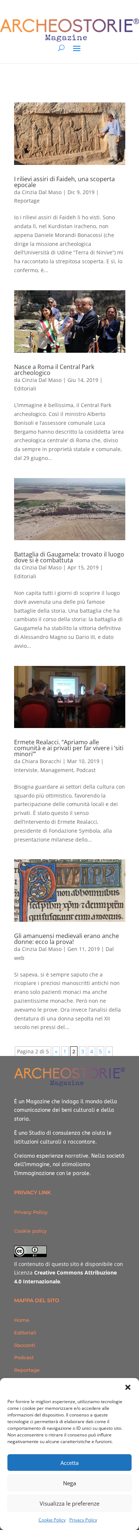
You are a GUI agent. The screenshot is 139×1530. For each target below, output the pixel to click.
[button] (128, 1387)
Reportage (27, 200)
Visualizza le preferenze (69, 1503)
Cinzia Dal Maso (42, 192)
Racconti (24, 1345)
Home (21, 1320)
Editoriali (25, 388)
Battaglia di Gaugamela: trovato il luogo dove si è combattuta (69, 557)
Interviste (25, 770)
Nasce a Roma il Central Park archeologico (54, 370)
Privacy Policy (83, 1520)
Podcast (86, 770)
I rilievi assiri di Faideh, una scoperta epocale (64, 182)
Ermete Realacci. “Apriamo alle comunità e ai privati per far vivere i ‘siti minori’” (68, 748)
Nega (69, 1483)
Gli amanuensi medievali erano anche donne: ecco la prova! (66, 939)
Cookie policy (30, 1231)
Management (56, 770)
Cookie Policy (52, 1520)
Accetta (69, 1462)
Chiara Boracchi (41, 761)
